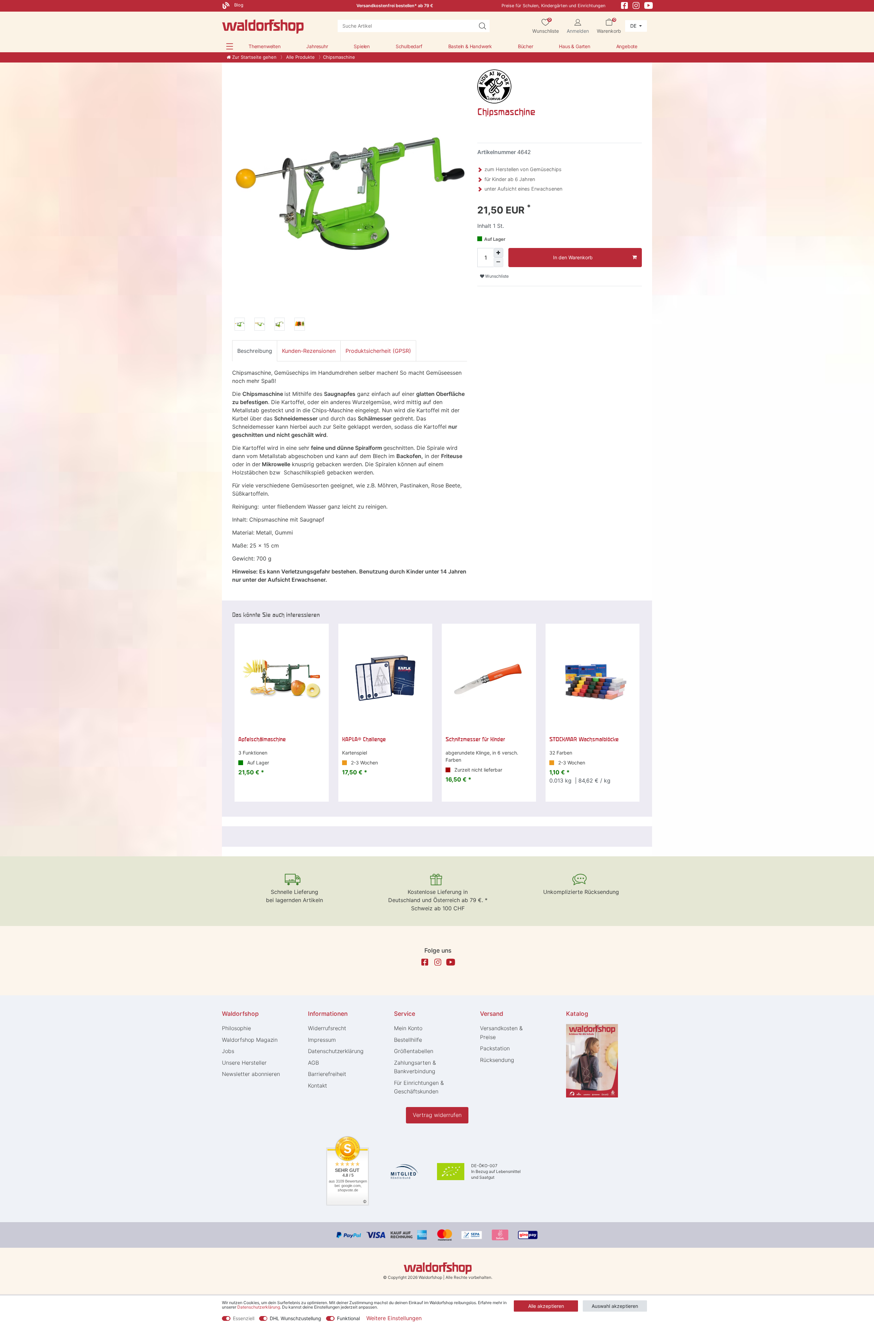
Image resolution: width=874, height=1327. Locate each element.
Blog (238, 5)
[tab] (254, 350)
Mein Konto (408, 1028)
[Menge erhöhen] (498, 253)
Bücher (525, 46)
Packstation (495, 1048)
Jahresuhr (317, 46)
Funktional (348, 1318)
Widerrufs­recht (327, 1028)
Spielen (362, 46)
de (634, 26)
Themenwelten (265, 46)
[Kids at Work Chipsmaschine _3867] (259, 325)
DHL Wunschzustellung (295, 1318)
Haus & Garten (574, 46)
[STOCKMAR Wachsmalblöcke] (593, 678)
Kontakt (317, 1085)
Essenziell (243, 1318)
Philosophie (236, 1028)
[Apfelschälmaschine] (282, 678)
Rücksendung (497, 1059)
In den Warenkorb (573, 257)
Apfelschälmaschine (262, 739)
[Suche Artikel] (482, 26)
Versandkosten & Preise (501, 1032)
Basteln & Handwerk (470, 46)
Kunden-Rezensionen (309, 350)
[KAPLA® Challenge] (385, 678)
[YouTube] (648, 5)
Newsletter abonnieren (251, 1073)
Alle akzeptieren (546, 1306)
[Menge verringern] (498, 262)
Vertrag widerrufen (437, 1114)
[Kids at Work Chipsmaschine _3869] (299, 325)
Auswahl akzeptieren (615, 1306)
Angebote (626, 46)
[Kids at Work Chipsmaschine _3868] (279, 325)
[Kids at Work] (494, 85)
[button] (230, 46)
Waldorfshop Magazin (250, 1039)
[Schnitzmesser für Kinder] (489, 678)
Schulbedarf (409, 46)
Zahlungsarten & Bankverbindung (415, 1067)
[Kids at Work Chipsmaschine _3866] (240, 325)
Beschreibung (254, 350)
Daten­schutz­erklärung (336, 1051)
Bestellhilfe (408, 1039)
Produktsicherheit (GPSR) (378, 350)
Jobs (228, 1051)
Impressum (322, 1039)
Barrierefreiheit (327, 1073)
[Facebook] (624, 5)
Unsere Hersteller (244, 1062)
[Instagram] (636, 5)
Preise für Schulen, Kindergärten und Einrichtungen (553, 5)
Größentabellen (413, 1051)
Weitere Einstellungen (394, 1318)
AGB (313, 1062)
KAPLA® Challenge (364, 739)
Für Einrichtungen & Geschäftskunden (419, 1087)
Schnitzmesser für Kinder (475, 739)
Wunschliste (496, 276)
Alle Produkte (300, 57)
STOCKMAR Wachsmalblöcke (584, 739)
